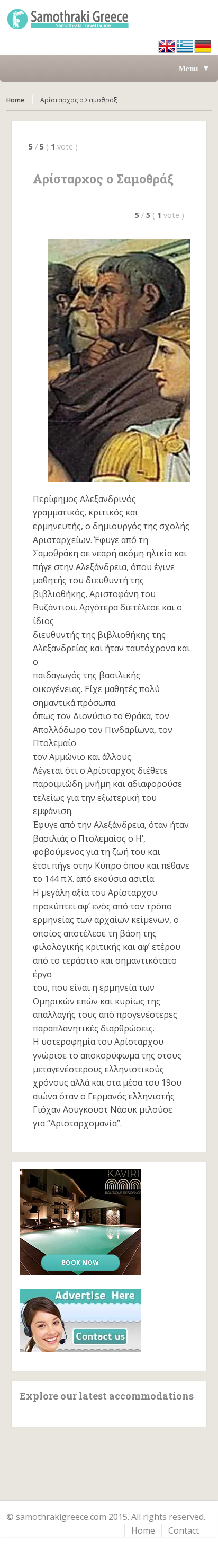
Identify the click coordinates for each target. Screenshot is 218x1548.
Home (15, 99)
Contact (183, 1530)
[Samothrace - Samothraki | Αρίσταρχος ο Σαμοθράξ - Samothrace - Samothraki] (108, 18)
